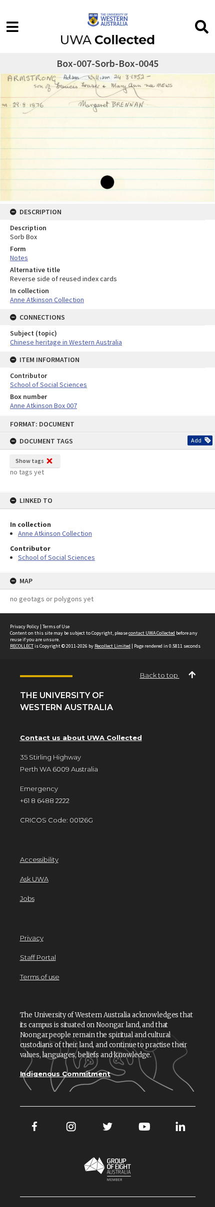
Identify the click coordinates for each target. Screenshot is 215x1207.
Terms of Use (56, 626)
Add (196, 440)
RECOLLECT (22, 646)
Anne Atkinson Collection (55, 533)
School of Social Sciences (56, 557)
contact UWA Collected (151, 633)
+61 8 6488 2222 (45, 801)
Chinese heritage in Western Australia (66, 342)
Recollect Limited (112, 646)
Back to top (160, 675)
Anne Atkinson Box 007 (43, 405)
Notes (19, 257)
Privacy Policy (24, 626)
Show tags (30, 460)
